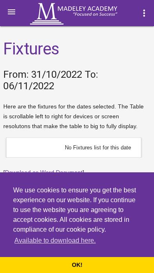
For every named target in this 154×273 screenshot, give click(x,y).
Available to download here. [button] (55, 240)
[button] (11, 11)
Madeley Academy (85, 14)
